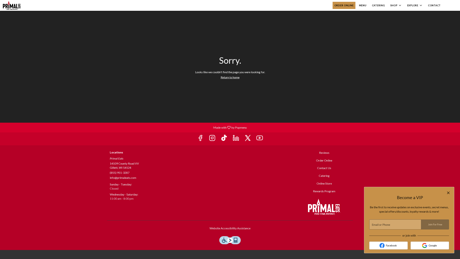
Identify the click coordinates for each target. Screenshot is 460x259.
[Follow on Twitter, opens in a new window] (248, 138)
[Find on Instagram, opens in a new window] (212, 138)
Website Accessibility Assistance (230, 228)
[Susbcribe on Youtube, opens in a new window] (259, 138)
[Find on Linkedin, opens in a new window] (236, 138)
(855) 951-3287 (119, 172)
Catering (378, 5)
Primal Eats (324, 207)
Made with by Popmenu (125, 127)
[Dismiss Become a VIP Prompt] (448, 192)
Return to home (230, 77)
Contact (434, 5)
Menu (363, 5)
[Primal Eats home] (19, 5)
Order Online (344, 5)
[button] (396, 5)
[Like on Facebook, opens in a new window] (200, 138)
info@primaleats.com (123, 177)
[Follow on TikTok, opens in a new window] (224, 138)
